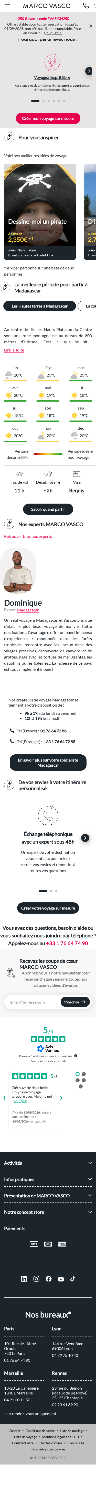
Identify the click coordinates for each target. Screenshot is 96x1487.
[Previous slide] (13, 71)
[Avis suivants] (61, 1098)
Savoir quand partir (48, 509)
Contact (14, 1431)
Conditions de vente (40, 1431)
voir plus (20, 1100)
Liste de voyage (25, 1437)
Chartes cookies (50, 1443)
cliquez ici (54, 33)
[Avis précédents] (4, 1098)
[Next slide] (89, 71)
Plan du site (75, 1443)
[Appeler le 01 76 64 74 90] (86, 6)
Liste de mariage (72, 1431)
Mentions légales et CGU (60, 1437)
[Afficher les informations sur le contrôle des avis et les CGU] (76, 1056)
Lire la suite (14, 349)
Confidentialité (23, 1443)
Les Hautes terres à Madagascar (40, 305)
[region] (48, 571)
